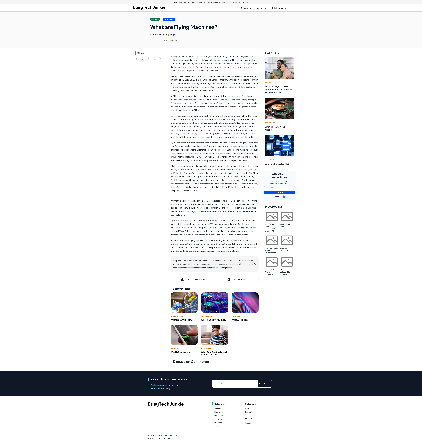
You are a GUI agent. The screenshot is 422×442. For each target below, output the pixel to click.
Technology (271, 82)
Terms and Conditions (166, 438)
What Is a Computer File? (277, 164)
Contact (248, 412)
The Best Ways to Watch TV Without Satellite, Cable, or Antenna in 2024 (278, 89)
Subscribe (279, 192)
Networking (177, 316)
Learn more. (245, 2)
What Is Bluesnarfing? (181, 352)
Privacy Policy (152, 438)
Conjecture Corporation (172, 435)
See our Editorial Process (195, 279)
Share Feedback (238, 279)
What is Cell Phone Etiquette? (269, 272)
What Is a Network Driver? (213, 319)
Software (270, 160)
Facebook (249, 423)
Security (175, 348)
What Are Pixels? (240, 319)
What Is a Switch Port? (181, 319)
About (247, 408)
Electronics (218, 412)
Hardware (237, 316)
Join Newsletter (279, 8)
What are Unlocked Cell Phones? (285, 272)
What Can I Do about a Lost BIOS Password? (214, 353)
